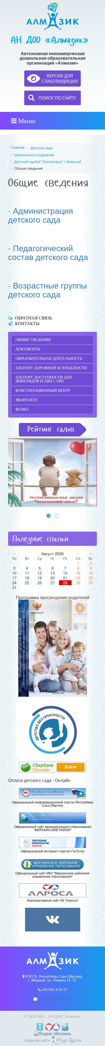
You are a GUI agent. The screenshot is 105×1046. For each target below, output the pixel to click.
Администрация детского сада (40, 215)
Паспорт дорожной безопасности (51, 368)
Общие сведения (33, 340)
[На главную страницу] (52, 16)
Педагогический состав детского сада (48, 252)
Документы (28, 349)
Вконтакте (27, 400)
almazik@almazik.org (55, 999)
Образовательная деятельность (49, 359)
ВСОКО (22, 409)
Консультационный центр (43, 391)
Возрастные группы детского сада (47, 289)
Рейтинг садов (50, 429)
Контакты (27, 323)
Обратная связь (33, 318)
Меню (26, 121)
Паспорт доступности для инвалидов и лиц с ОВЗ (44, 379)
